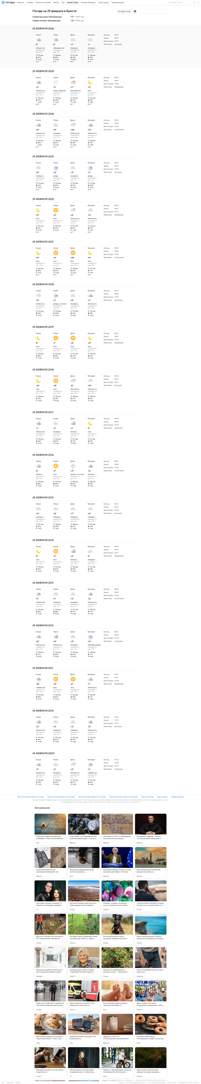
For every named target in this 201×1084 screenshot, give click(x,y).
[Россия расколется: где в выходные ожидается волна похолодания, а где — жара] (117, 929)
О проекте (121, 1082)
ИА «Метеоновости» (193, 1082)
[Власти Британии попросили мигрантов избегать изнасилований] (150, 862)
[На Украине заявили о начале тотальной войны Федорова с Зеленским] (150, 829)
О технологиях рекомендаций (156, 1082)
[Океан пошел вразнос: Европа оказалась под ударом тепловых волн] (150, 929)
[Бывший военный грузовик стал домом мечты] (83, 1029)
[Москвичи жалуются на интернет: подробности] (50, 1062)
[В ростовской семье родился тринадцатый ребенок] (117, 996)
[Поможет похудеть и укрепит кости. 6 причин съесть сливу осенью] (117, 896)
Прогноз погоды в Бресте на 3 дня (30, 797)
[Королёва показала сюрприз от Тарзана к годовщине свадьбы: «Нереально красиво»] (50, 896)
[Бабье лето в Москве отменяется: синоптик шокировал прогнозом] (50, 996)
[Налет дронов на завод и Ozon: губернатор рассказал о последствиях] (83, 996)
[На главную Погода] (10, 2)
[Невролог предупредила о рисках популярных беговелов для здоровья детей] (117, 1062)
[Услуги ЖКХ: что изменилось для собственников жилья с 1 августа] (83, 829)
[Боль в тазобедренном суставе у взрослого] (150, 962)
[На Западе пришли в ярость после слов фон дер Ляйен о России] (117, 862)
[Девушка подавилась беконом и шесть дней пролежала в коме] (50, 962)
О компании (9, 1082)
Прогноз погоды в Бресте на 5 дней (61, 797)
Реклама (17, 1082)
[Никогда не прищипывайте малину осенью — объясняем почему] (117, 962)
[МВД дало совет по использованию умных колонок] (117, 1029)
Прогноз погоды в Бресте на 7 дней (92, 797)
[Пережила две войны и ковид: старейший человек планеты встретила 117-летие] (83, 962)
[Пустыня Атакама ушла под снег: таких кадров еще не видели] (83, 896)
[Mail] (3, 2)
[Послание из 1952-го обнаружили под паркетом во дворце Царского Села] (117, 829)
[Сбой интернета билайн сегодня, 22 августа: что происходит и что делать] (150, 896)
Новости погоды (147, 797)
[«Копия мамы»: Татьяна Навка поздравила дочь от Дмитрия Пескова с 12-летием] (83, 1062)
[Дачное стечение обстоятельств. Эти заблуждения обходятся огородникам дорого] (50, 929)
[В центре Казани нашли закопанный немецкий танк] (50, 862)
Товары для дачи (177, 797)
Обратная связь (171, 1082)
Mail (3, 1082)
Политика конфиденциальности (135, 1082)
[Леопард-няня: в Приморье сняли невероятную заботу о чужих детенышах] (83, 929)
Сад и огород (162, 797)
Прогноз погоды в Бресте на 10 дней (123, 797)
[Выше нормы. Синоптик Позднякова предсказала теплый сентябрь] (150, 996)
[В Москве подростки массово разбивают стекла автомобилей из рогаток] (50, 829)
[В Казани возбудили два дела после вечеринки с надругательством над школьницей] (83, 862)
